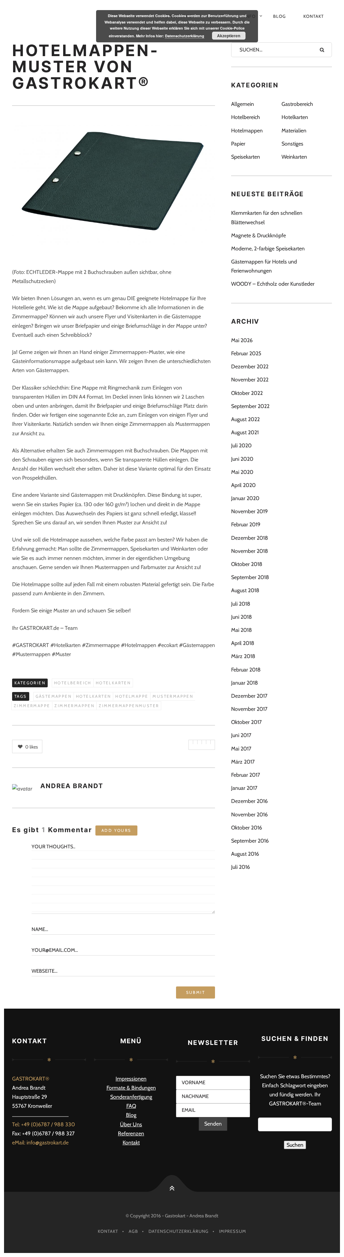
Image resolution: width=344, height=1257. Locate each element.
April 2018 (242, 643)
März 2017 (243, 762)
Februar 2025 (246, 353)
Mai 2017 (241, 748)
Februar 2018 (246, 669)
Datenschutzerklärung (178, 1231)
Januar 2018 (244, 683)
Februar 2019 (245, 524)
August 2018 (245, 590)
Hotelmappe (131, 696)
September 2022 (250, 406)
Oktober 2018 (246, 564)
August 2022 (245, 419)
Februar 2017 (245, 775)
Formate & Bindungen (131, 1088)
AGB (133, 1231)
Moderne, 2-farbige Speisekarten (268, 248)
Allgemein (242, 104)
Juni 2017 (241, 735)
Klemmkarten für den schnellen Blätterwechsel (266, 217)
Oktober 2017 (246, 722)
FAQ (131, 1106)
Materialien (294, 130)
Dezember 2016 (249, 801)
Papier (238, 143)
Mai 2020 (242, 472)
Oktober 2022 (247, 393)
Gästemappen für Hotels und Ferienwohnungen (264, 266)
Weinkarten (294, 157)
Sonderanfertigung (131, 1097)
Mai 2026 (242, 340)
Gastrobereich (297, 104)
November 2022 (249, 379)
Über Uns (131, 1124)
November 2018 (249, 551)
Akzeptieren (228, 36)
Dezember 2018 (249, 538)
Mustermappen (173, 696)
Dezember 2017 (249, 696)
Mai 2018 (241, 630)
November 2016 (249, 814)
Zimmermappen (74, 705)
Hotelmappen (247, 130)
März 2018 (243, 656)
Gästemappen (54, 696)
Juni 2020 (242, 459)
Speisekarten (245, 157)
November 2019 (249, 511)
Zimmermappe (32, 705)
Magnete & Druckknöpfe (258, 235)
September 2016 (250, 841)
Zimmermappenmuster (129, 705)
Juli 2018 (240, 604)
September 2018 (250, 577)
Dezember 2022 (249, 366)
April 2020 (243, 485)
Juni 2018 (241, 617)
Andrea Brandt (71, 786)
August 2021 (245, 432)
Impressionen (131, 1079)
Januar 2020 (245, 498)
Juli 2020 (241, 445)
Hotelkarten (113, 682)
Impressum (232, 1231)
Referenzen (131, 1133)
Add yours (116, 830)
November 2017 (249, 709)
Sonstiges (292, 143)
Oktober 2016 (246, 827)
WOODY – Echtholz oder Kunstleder (272, 284)
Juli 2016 (240, 867)
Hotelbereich (72, 682)
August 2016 (245, 854)
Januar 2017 (244, 788)
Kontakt (313, 16)
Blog (279, 16)
